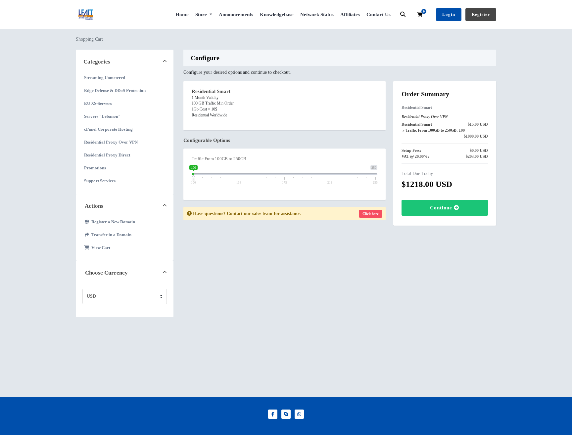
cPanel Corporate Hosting (108, 129)
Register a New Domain (112, 221)
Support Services (100, 180)
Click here (370, 214)
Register (481, 14)
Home (182, 14)
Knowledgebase (277, 14)
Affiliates (350, 14)
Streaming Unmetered (104, 77)
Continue (442, 207)
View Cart (99, 247)
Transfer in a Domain (110, 234)
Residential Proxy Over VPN (111, 142)
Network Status (317, 14)
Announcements (236, 14)
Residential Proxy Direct (107, 154)
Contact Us (378, 14)
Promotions (95, 167)
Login (448, 14)
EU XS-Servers (98, 103)
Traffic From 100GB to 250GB (219, 158)
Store (201, 14)
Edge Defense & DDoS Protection (115, 90)
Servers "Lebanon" (102, 116)
